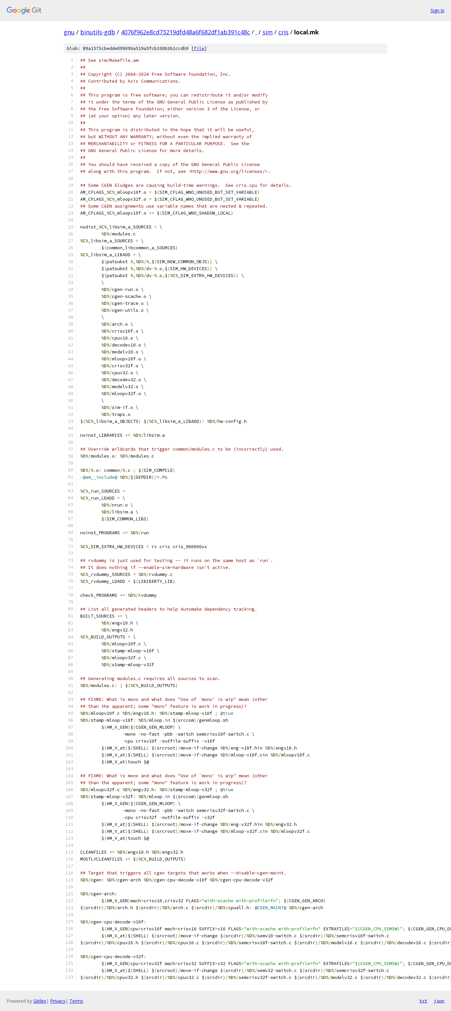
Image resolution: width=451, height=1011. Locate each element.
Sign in (437, 10)
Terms (76, 1001)
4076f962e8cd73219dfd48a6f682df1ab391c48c (185, 32)
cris (283, 32)
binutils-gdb (97, 32)
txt (423, 1001)
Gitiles (39, 1001)
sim (267, 32)
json (439, 1001)
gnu (69, 32)
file (199, 48)
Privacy (57, 1001)
